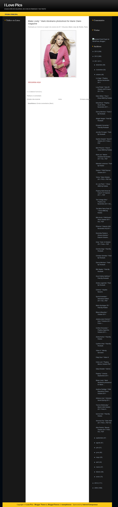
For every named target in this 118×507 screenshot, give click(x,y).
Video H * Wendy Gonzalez (101, 351)
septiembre (99, 438)
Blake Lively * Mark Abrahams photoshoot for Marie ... (103, 382)
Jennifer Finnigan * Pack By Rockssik (103, 133)
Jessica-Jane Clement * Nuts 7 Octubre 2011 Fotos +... (103, 321)
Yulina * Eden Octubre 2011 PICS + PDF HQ (103, 178)
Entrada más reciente (33, 99)
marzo (98, 467)
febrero (98, 472)
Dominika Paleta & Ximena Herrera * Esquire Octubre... (102, 235)
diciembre (99, 65)
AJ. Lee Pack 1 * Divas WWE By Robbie (103, 185)
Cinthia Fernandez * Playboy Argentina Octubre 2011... (102, 330)
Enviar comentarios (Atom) (45, 103)
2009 (96, 488)
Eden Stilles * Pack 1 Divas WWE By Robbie (104, 97)
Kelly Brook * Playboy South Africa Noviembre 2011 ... (102, 105)
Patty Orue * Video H (102, 357)
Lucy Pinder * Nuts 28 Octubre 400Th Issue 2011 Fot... (103, 89)
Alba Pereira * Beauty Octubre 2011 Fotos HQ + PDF (103, 429)
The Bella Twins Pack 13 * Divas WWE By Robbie (103, 210)
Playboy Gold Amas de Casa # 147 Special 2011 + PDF (103, 193)
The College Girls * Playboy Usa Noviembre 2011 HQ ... (104, 202)
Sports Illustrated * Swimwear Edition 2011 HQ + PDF (102, 298)
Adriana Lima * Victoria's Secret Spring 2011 (103, 399)
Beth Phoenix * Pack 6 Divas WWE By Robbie (104, 149)
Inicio (60, 99)
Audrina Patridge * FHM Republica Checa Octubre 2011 (103, 391)
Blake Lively (72, 27)
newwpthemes (66, 504)
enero (98, 477)
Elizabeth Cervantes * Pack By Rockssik (102, 126)
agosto (98, 443)
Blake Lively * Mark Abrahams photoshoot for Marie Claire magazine (54, 22)
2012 (96, 56)
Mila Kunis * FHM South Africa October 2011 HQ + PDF (103, 219)
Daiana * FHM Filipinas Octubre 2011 (103, 171)
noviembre (99, 70)
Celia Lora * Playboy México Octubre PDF (103, 363)
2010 (96, 483)
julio (97, 447)
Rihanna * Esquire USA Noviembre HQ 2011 (103, 227)
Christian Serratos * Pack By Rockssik (104, 257)
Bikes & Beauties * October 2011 (101, 313)
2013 (96, 51)
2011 (96, 61)
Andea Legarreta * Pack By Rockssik (103, 284)
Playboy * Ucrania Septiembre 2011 (102, 374)
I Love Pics (13, 5)
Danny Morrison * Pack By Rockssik (103, 263)
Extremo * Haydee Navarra (101, 291)
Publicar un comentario (34, 96)
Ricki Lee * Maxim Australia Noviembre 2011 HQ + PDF (103, 157)
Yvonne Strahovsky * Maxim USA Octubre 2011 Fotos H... (103, 407)
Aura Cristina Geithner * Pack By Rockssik (103, 277)
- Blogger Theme (39, 504)
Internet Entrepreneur (90, 504)
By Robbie (80, 27)
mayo (98, 457)
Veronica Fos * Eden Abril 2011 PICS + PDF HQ (104, 422)
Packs (86, 27)
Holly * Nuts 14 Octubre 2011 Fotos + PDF (103, 243)
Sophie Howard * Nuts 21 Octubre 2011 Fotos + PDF (104, 141)
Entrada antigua (85, 99)
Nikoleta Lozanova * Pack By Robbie (104, 164)
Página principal (11, 14)
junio (98, 452)
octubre (98, 74)
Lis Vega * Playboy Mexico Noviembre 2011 (102, 80)
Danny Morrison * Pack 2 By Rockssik (103, 113)
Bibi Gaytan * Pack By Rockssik (102, 270)
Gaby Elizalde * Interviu (103, 369)
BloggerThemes (54, 504)
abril (97, 462)
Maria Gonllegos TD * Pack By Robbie (102, 306)
